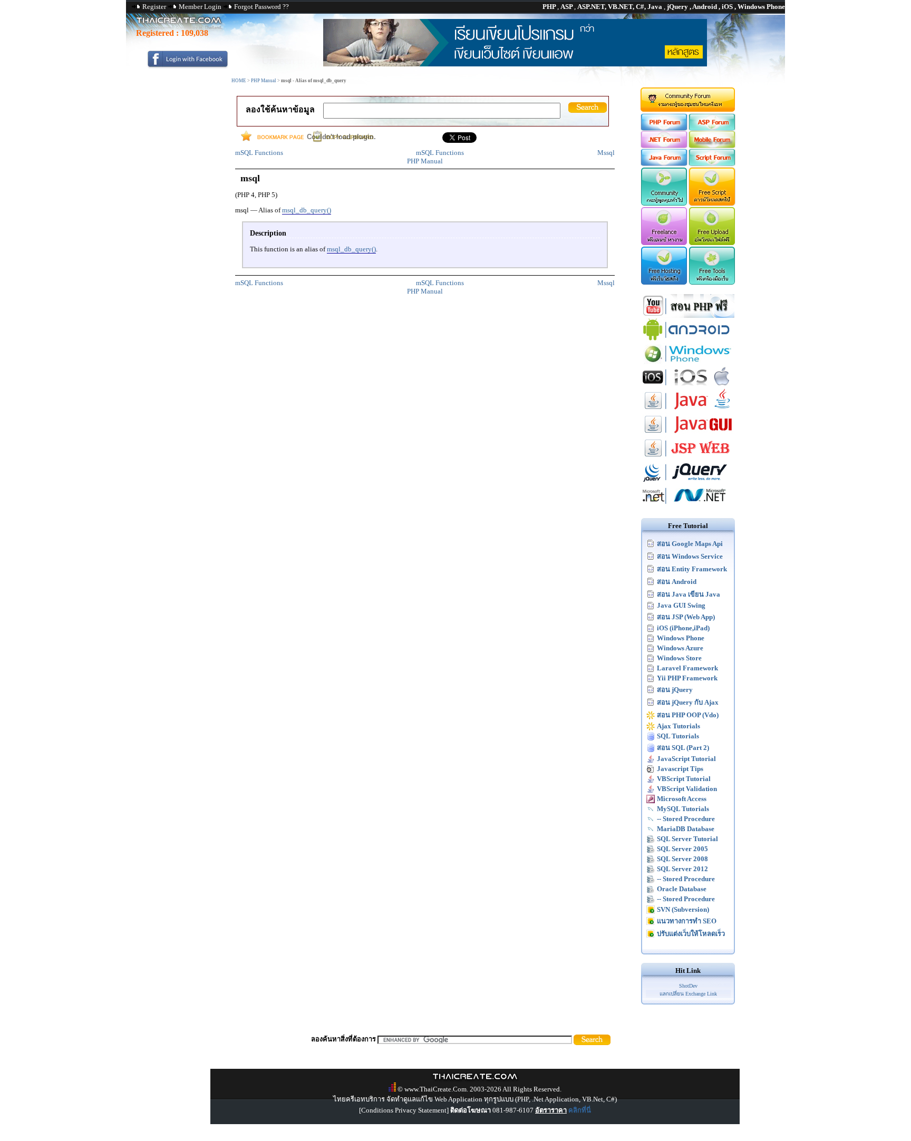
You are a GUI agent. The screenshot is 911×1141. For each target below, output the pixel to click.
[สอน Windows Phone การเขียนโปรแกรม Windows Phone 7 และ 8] (688, 363)
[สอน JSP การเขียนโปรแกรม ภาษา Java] (688, 458)
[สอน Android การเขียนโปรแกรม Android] (688, 339)
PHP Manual (263, 80)
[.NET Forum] (663, 146)
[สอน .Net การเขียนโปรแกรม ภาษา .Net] (688, 505)
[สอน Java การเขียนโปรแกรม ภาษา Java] (688, 410)
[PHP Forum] (663, 128)
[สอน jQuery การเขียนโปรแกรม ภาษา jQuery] (688, 481)
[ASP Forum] (712, 128)
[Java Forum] (663, 164)
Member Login (200, 7)
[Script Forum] (712, 164)
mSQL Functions (259, 153)
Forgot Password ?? (261, 7)
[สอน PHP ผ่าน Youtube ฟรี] (688, 315)
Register (154, 7)
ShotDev (688, 986)
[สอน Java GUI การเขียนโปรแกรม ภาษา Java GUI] (688, 434)
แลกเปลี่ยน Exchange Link (688, 994)
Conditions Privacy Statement (404, 1110)
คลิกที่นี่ (579, 1110)
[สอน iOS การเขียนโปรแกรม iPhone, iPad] (688, 387)
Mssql (606, 153)
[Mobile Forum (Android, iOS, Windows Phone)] (712, 146)
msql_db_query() (306, 210)
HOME (238, 80)
